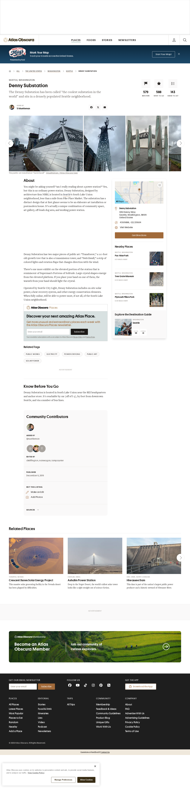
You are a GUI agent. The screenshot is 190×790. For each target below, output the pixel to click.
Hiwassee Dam (136, 580)
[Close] (95, 766)
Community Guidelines (108, 713)
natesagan (45, 460)
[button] (145, 83)
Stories (41, 704)
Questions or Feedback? (95, 752)
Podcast (42, 727)
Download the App (143, 686)
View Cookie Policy (36, 773)
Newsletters (44, 731)
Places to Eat (16, 718)
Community (103, 698)
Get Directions (139, 235)
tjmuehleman (33, 439)
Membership (103, 704)
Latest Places (16, 709)
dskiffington (32, 460)
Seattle (67, 195)
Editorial (43, 698)
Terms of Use (90, 337)
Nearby (13, 727)
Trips (70, 698)
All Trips (71, 704)
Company (131, 698)
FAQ (127, 709)
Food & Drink (45, 709)
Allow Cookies (86, 780)
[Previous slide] (9, 143)
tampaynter (58, 460)
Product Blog (103, 718)
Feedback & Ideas (106, 709)
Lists (40, 718)
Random (13, 722)
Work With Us (103, 727)
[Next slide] (180, 143)
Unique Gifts (102, 722)
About (128, 704)
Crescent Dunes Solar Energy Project (31, 580)
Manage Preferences (63, 780)
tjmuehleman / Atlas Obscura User (62, 173)
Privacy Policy (78, 337)
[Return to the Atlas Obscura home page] (19, 40)
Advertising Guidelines (137, 718)
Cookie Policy (132, 727)
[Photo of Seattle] (123, 327)
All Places (14, 704)
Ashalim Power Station (82, 580)
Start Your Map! (164, 54)
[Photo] (156, 259)
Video (41, 722)
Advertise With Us (134, 713)
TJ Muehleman (23, 108)
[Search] (185, 40)
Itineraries (43, 713)
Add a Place (15, 731)
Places (13, 698)
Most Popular (16, 713)
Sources (30, 510)
